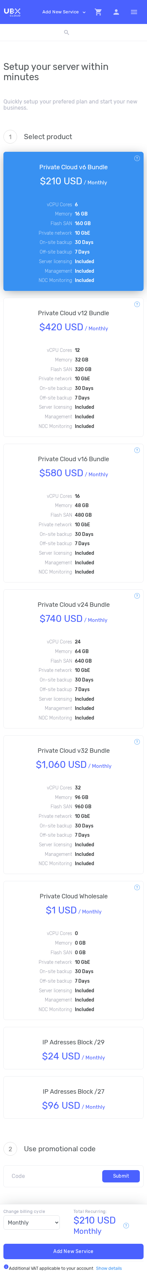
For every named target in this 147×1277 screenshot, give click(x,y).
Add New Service (73, 1251)
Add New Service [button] (64, 12)
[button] (98, 12)
